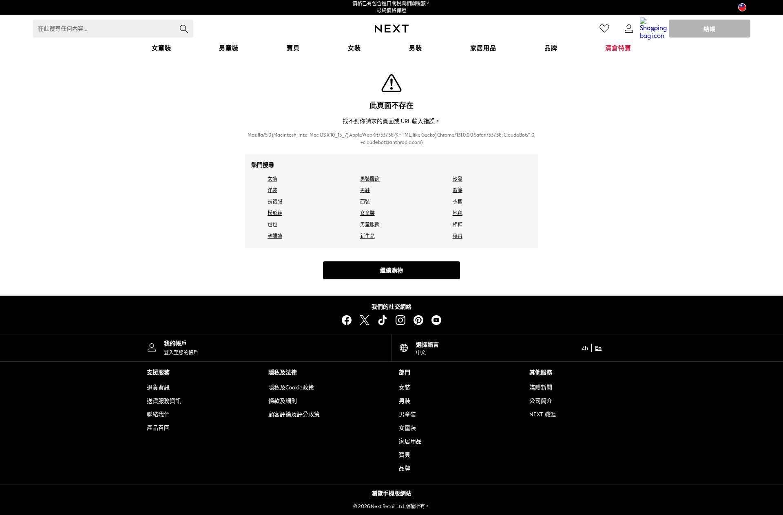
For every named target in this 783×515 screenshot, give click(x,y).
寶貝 (404, 454)
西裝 (365, 202)
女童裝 (367, 213)
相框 (457, 225)
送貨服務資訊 (164, 401)
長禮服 (275, 202)
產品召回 (158, 427)
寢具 (457, 236)
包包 (272, 225)
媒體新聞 (540, 387)
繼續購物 (391, 270)
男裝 (404, 401)
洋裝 (272, 190)
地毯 (457, 213)
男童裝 (407, 414)
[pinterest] (418, 320)
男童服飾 (370, 225)
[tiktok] (383, 320)
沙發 (457, 179)
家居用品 (410, 441)
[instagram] (400, 320)
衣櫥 (457, 202)
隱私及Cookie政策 (291, 387)
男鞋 (365, 190)
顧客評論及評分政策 (294, 414)
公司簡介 (540, 401)
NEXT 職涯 (542, 414)
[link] (629, 29)
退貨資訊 (158, 387)
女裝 (272, 179)
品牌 (404, 468)
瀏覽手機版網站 (391, 493)
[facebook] (347, 320)
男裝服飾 (370, 179)
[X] (365, 320)
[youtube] (436, 320)
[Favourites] (604, 29)
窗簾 (457, 190)
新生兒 (367, 236)
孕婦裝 (275, 236)
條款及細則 (282, 401)
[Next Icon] (392, 28)
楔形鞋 (275, 213)
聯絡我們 (158, 414)
